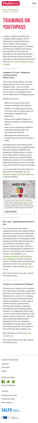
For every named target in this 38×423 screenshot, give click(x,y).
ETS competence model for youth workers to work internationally (17, 256)
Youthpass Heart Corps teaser (21, 202)
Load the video (10, 211)
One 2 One (10, 254)
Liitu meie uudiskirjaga (8, 385)
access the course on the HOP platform (17, 174)
